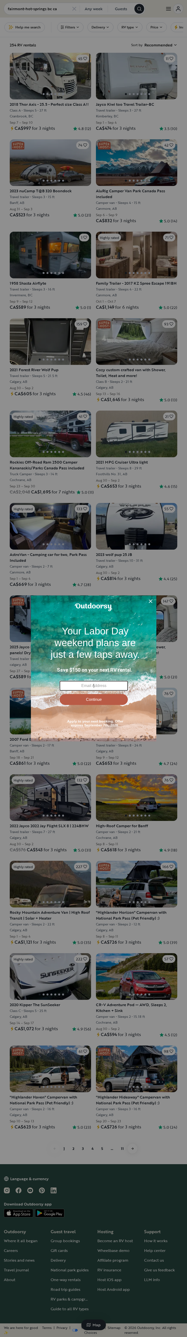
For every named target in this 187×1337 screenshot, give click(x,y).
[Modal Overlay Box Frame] (93, 668)
